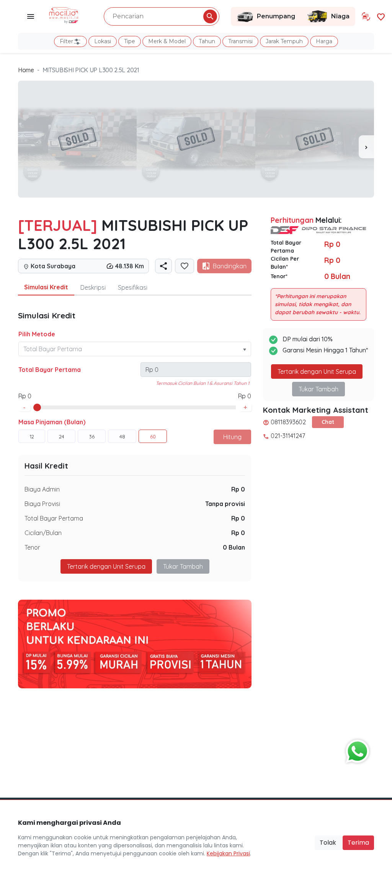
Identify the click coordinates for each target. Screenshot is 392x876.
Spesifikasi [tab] (132, 287)
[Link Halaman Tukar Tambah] (366, 16)
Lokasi (102, 41)
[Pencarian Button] (210, 16)
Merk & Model (167, 41)
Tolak (328, 842)
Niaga (340, 16)
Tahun (207, 41)
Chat (328, 422)
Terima (358, 842)
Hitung (232, 437)
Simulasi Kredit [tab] (46, 287)
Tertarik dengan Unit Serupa (317, 371)
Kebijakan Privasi (228, 853)
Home (26, 70)
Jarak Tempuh (284, 41)
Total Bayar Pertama (49, 369)
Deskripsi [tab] (93, 287)
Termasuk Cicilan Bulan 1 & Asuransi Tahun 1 (202, 383)
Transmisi (240, 41)
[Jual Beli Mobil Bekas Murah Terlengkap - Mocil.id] (63, 14)
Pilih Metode (36, 334)
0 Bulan (234, 547)
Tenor (32, 547)
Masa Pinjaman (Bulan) (51, 422)
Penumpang (276, 16)
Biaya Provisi (42, 504)
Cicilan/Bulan (43, 533)
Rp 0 (238, 489)
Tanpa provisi (225, 504)
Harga (324, 41)
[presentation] (366, 146)
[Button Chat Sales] (356, 749)
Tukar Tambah (183, 566)
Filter (66, 41)
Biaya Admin (42, 489)
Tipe (129, 41)
